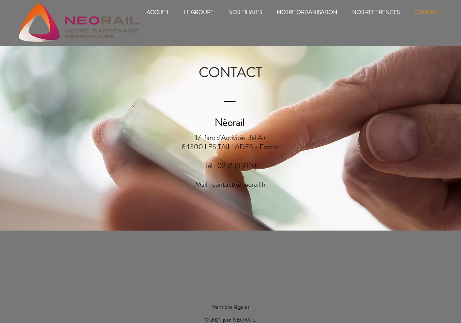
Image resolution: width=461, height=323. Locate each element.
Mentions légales (230, 307)
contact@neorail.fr (239, 184)
